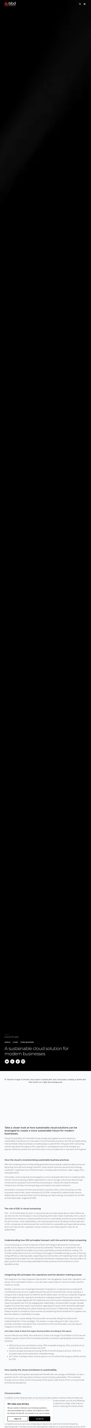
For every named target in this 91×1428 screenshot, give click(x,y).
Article (7, 1042)
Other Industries (27, 1042)
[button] (84, 4)
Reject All (17, 1419)
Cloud (15, 1042)
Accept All (39, 1419)
